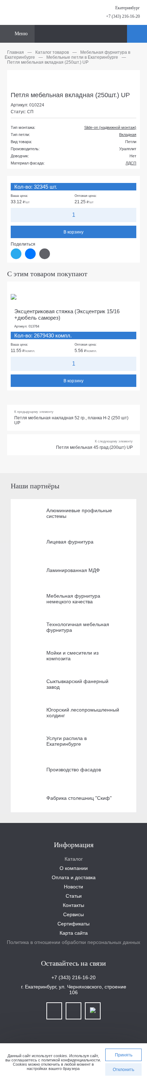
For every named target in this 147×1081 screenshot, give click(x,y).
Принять (123, 1055)
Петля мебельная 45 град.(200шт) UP (94, 447)
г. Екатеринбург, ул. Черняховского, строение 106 (73, 989)
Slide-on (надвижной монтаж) (110, 127)
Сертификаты (73, 924)
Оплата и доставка (74, 877)
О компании (74, 868)
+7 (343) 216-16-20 (123, 16)
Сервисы (73, 914)
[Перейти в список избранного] (120, 33)
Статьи (74, 896)
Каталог (74, 859)
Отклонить (123, 1069)
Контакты (73, 905)
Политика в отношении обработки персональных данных (73, 942)
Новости (73, 887)
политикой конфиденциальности (70, 1060)
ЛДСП (131, 163)
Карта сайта (74, 933)
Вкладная (127, 134)
